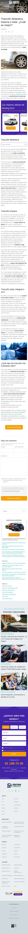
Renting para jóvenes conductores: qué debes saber (12, 547)
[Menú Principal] (2, 2)
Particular (5, 727)
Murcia (16, 854)
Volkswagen (17, 805)
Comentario (4, 455)
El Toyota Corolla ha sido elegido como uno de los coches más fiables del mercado (13, 552)
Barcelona (17, 844)
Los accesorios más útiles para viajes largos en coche (14, 543)
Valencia (4, 847)
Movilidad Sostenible (7, 592)
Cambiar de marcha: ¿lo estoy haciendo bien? (13, 563)
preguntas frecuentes (15, 767)
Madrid (4, 844)
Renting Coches (6, 886)
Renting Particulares (17, 872)
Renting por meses (7, 822)
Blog (4, 6)
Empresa (22, 727)
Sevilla (4, 850)
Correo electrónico (19, 446)
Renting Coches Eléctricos (6, 882)
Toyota (4, 808)
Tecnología (5, 596)
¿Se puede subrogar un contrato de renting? (14, 572)
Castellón (17, 857)
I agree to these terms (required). (11, 491)
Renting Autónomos (7, 875)
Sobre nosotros (6, 865)
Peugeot (16, 808)
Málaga (16, 850)
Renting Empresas (19, 875)
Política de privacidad (14, 911)
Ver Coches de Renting (14, 427)
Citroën (16, 801)
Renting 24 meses (6, 831)
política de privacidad (19, 748)
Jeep (3, 814)
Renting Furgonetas (19, 878)
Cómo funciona (18, 865)
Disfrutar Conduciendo (8, 590)
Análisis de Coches (7, 586)
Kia (3, 801)
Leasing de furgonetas (5, 827)
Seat (3, 805)
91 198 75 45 (14, 763)
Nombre (3, 446)
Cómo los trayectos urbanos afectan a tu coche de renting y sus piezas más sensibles (13, 556)
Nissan (16, 811)
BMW (12, 218)
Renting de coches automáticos (19, 831)
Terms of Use (22, 489)
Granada (4, 857)
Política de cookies (14, 914)
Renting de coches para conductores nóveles (12, 569)
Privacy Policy (15, 489)
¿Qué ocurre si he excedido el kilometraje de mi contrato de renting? (14, 575)
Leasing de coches (19, 826)
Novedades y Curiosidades (9, 594)
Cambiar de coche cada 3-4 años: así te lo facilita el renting (12, 566)
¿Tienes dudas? (6, 868)
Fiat (3, 798)
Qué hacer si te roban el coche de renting (13, 549)
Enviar (14, 754)
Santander (17, 847)
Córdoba (4, 854)
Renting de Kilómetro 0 (17, 836)
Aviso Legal (14, 907)
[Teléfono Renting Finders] (26, 2)
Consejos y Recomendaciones (14, 6)
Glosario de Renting (19, 881)
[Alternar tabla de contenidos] (14, 144)
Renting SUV (5, 878)
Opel (3, 811)
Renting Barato (6, 871)
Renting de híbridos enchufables (7, 836)
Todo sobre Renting (7, 598)
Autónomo (14, 727)
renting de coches (20, 94)
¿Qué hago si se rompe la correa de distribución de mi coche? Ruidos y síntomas (13, 578)
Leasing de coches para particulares (19, 823)
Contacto (16, 868)
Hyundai (16, 798)
